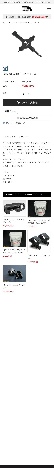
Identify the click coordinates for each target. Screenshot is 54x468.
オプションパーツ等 (15, 23)
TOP (4, 23)
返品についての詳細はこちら (15, 123)
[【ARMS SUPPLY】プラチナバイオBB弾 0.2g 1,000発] (39, 209)
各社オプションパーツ (32, 23)
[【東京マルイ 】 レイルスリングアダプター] (14, 208)
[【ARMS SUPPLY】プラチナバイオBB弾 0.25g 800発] (14, 238)
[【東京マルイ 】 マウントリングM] (39, 241)
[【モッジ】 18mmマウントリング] (14, 273)
